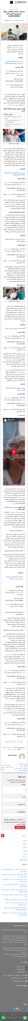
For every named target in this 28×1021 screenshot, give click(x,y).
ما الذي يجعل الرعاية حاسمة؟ (13, 120)
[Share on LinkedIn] (6, 741)
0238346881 (21, 972)
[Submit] (2, 835)
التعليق (23, 784)
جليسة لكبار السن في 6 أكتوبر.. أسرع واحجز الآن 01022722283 (14, 890)
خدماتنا (25, 847)
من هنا (8, 85)
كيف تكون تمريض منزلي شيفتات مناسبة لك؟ (13, 125)
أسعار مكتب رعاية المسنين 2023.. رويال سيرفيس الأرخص (16, 903)
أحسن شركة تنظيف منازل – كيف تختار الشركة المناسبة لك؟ (14, 880)
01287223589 (21, 969)
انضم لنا (25, 857)
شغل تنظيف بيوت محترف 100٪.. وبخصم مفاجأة (7, 767)
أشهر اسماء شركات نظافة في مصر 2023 (16, 899)
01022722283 (21, 966)
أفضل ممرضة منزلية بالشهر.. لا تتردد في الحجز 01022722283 (14, 914)
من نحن (25, 843)
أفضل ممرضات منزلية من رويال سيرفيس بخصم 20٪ (14, 895)
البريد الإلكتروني (21, 804)
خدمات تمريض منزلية (14, 9)
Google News (23, 860)
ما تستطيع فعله (10, 122)
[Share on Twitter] (15, 741)
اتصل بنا (25, 854)
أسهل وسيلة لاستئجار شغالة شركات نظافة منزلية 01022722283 (15, 908)
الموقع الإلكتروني (21, 812)
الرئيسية (25, 840)
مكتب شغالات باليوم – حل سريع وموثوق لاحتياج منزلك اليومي (14, 870)
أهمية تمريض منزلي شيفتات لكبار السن (13, 117)
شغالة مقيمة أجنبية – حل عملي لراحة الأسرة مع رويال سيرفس (14, 875)
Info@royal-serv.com (19, 981)
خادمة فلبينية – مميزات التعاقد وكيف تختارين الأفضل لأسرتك (15, 885)
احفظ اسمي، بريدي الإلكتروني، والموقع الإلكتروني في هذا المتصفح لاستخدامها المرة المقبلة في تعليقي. (14, 822)
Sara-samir (21, 20)
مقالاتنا (25, 851)
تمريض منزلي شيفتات (17, 47)
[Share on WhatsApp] (21, 741)
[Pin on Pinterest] (9, 741)
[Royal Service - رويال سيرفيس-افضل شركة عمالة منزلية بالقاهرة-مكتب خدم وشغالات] (21, 2)
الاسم (23, 797)
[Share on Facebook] (18, 741)
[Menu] (11, 2)
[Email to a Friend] (12, 741)
